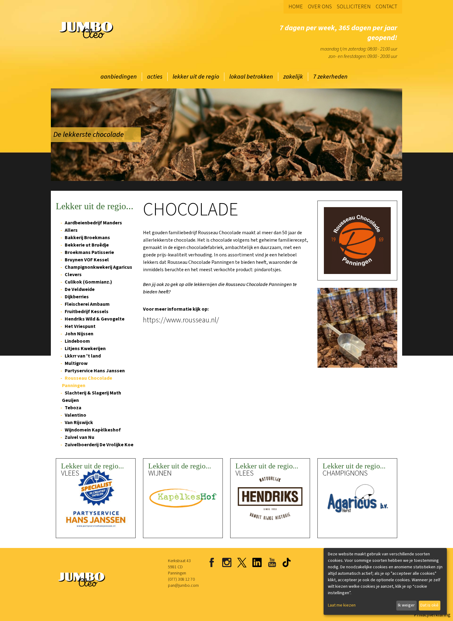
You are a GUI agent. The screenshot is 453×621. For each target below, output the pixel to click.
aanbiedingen (118, 76)
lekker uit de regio (196, 76)
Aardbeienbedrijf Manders (93, 222)
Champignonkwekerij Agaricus (98, 267)
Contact (386, 6)
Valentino (75, 415)
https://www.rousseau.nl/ (181, 320)
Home (295, 6)
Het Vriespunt (80, 326)
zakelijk (293, 76)
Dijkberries (77, 296)
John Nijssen (79, 333)
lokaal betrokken (251, 76)
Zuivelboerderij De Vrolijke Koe (99, 444)
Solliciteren (354, 6)
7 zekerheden (330, 76)
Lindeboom (77, 341)
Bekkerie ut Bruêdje (87, 245)
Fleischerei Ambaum (87, 304)
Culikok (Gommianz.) (88, 282)
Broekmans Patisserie (89, 252)
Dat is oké (429, 605)
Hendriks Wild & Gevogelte (94, 319)
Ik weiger (406, 605)
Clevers (73, 274)
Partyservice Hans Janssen (95, 370)
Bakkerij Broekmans (87, 237)
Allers (71, 230)
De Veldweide (80, 289)
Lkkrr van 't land (83, 356)
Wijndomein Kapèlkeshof (93, 430)
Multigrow (76, 363)
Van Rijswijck (79, 422)
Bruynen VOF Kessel (87, 259)
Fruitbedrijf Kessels (86, 311)
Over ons (320, 6)
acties (154, 76)
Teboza (73, 407)
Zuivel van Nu (79, 437)
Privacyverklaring (432, 614)
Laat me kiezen (342, 605)
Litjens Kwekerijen (85, 348)
